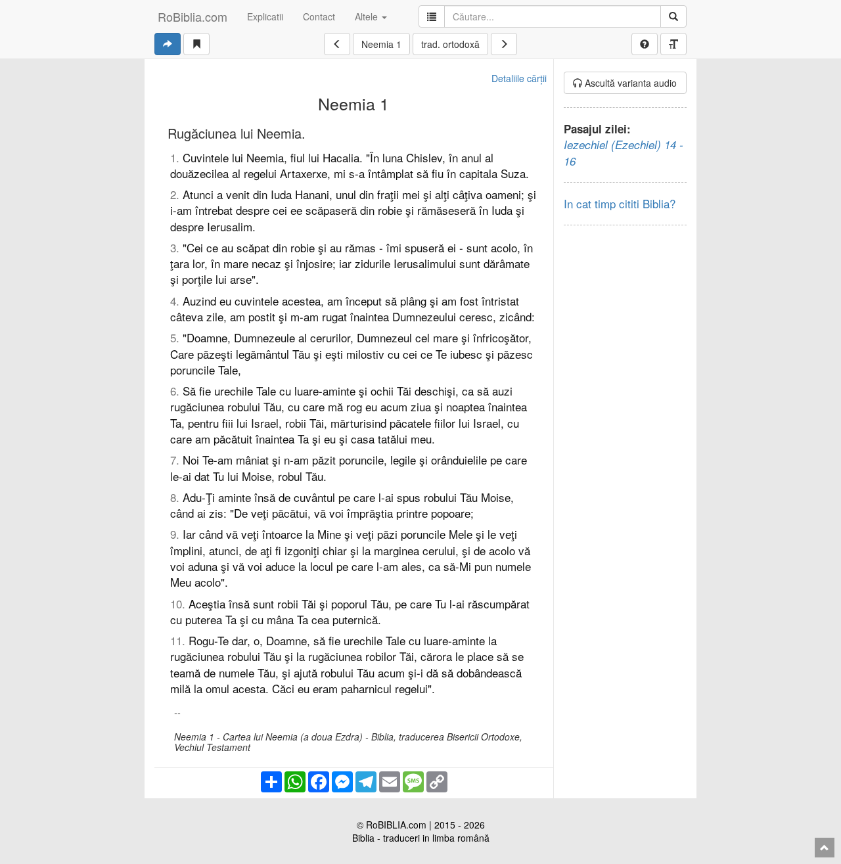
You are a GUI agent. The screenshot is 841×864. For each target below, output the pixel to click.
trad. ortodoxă (450, 44)
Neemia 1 (381, 44)
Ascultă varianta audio (629, 82)
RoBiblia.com (192, 16)
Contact (319, 16)
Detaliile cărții (519, 78)
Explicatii (265, 16)
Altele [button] (367, 16)
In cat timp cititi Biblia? (619, 203)
